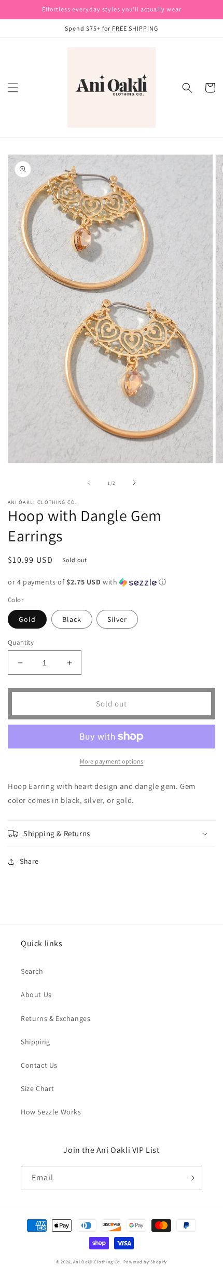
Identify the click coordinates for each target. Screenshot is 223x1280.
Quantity (21, 642)
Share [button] (29, 861)
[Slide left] (88, 482)
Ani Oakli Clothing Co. (98, 1261)
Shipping (35, 1041)
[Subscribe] (190, 1178)
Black (71, 619)
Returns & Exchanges (55, 1018)
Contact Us (39, 1065)
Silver (117, 619)
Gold (27, 619)
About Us (36, 994)
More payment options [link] (112, 761)
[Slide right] (134, 482)
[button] (13, 87)
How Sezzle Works (51, 1111)
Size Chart (37, 1088)
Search (32, 971)
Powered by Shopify (145, 1261)
